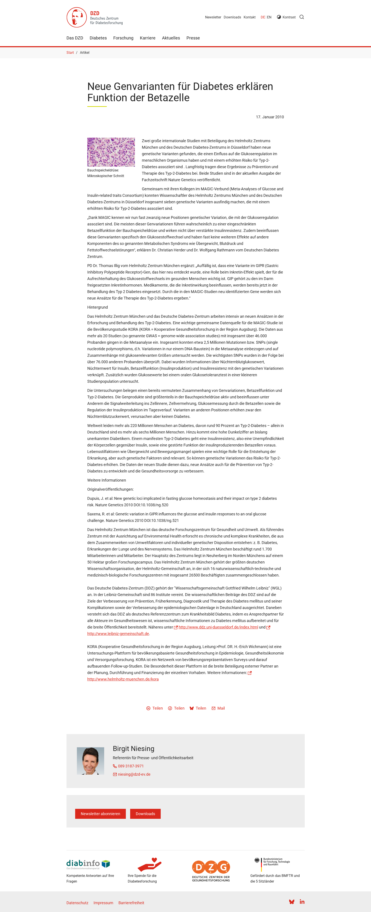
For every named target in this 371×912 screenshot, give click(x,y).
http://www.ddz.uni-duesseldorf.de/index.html (218, 627)
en (269, 17)
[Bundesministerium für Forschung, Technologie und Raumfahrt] (277, 864)
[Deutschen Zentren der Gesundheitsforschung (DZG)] (216, 871)
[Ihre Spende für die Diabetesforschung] (155, 864)
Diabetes (98, 38)
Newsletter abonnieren (100, 813)
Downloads (232, 17)
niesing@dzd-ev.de (134, 774)
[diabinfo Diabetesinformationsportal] (93, 864)
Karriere (148, 38)
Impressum (103, 903)
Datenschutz (77, 903)
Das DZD (74, 38)
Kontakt (250, 17)
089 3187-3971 (131, 766)
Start (70, 52)
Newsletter (213, 17)
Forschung (123, 38)
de (263, 17)
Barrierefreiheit (131, 903)
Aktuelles (171, 38)
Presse (193, 38)
